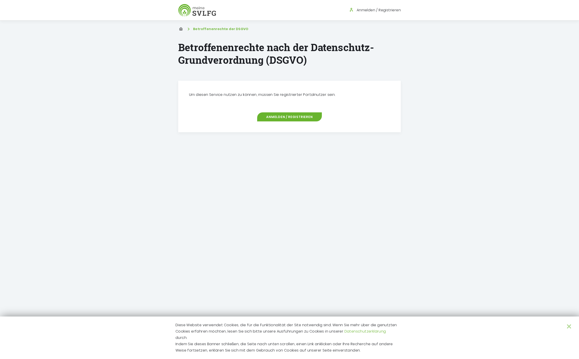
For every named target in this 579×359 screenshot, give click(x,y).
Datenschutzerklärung (365, 331)
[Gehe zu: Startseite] (197, 10)
